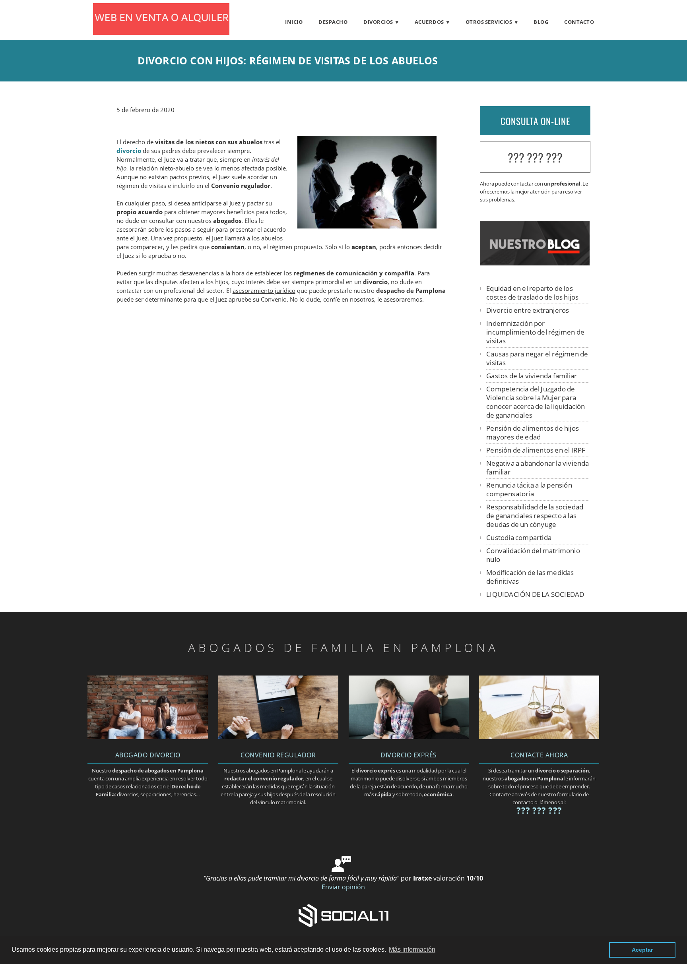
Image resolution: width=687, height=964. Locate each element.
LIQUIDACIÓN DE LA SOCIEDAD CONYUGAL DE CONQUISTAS (535, 599)
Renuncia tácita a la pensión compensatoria (529, 489)
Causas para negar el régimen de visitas (537, 358)
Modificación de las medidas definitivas (530, 577)
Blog (541, 21)
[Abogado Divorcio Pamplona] (161, 32)
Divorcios (378, 21)
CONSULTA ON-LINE (535, 121)
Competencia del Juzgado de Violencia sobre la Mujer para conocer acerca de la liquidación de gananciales (535, 402)
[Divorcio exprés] (409, 736)
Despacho (332, 21)
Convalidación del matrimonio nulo (533, 555)
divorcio (128, 151)
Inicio (294, 21)
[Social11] (343, 915)
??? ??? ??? (535, 157)
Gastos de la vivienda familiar (531, 375)
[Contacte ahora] (539, 736)
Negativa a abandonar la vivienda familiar (537, 467)
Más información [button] (412, 949)
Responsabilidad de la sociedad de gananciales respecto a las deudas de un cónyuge (534, 515)
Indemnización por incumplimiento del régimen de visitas (535, 332)
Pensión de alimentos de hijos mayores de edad (532, 432)
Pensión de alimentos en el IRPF (535, 450)
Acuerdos (429, 21)
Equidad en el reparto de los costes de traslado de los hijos (532, 293)
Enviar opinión (343, 887)
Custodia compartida (518, 537)
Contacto (579, 21)
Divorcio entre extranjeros (527, 310)
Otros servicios (489, 21)
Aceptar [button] (642, 950)
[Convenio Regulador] (278, 736)
